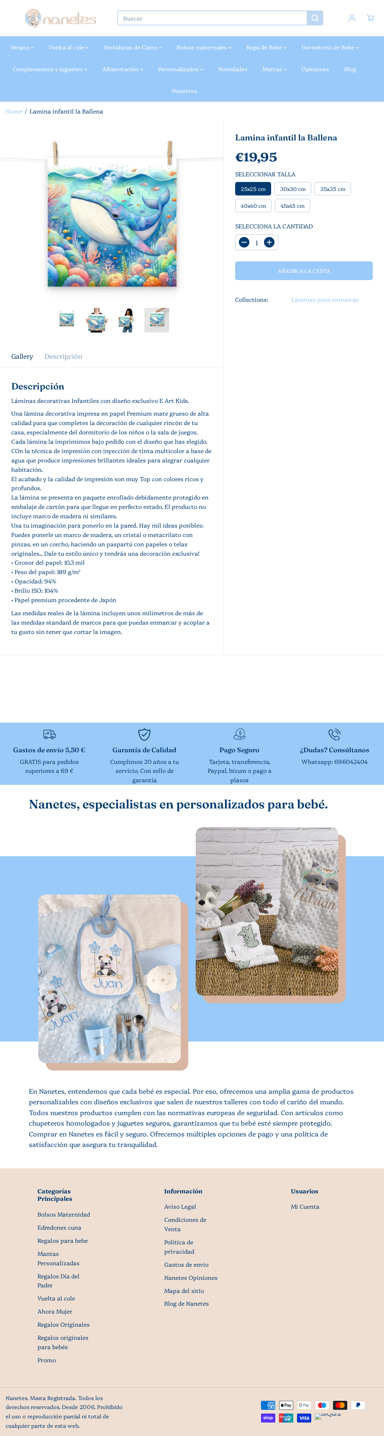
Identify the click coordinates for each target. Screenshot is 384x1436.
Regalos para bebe (63, 1240)
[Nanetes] (60, 18)
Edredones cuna (59, 1227)
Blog (350, 69)
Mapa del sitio (184, 1290)
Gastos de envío (186, 1264)
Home (14, 111)
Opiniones (315, 69)
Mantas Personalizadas (59, 1258)
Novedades (233, 69)
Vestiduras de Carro (131, 47)
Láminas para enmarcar (325, 299)
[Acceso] (352, 18)
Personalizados (179, 69)
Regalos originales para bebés (63, 1342)
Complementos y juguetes (48, 69)
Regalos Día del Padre (59, 1280)
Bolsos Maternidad (64, 1214)
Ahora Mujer (55, 1311)
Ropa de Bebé (265, 47)
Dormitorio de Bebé (329, 47)
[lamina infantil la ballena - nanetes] (112, 232)
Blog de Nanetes (186, 1303)
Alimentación (121, 69)
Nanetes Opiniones (191, 1277)
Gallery (22, 355)
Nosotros (184, 90)
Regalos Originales (64, 1324)
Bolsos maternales (202, 47)
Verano (20, 47)
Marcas (273, 69)
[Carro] (370, 18)
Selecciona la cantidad (274, 226)
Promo (47, 1360)
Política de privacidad (179, 1246)
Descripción (63, 355)
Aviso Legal (180, 1206)
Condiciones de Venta (185, 1224)
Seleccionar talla (265, 174)
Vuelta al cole (67, 47)
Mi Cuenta (305, 1206)
